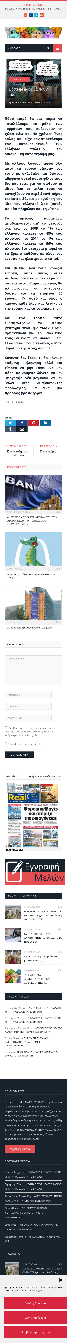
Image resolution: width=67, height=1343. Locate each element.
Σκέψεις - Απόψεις (19, 79)
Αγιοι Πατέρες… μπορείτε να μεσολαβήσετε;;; (40, 958)
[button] (61, 1280)
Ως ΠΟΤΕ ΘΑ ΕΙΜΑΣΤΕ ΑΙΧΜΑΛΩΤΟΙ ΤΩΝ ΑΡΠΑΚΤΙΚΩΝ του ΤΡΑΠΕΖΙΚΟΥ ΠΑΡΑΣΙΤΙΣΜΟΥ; (32, 521)
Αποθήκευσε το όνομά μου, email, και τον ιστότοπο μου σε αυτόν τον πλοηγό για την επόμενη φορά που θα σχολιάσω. (30, 731)
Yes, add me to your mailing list (24, 744)
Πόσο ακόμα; (48, 451)
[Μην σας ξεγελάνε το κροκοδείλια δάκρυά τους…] (33, 551)
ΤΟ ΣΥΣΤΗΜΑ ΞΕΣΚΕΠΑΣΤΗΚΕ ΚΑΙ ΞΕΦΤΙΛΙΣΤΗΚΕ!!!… (34, 8)
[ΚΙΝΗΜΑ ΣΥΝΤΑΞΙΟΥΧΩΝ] (33, 32)
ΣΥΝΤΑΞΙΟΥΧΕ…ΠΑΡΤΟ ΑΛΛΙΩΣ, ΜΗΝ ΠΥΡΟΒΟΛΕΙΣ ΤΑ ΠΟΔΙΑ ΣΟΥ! (43, 937)
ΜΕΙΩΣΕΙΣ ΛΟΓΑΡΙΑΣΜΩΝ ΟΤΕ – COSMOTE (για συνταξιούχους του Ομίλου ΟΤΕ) (43, 915)
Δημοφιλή (29, 895)
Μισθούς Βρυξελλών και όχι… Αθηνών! (29, 627)
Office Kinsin (19, 102)
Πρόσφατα (13, 895)
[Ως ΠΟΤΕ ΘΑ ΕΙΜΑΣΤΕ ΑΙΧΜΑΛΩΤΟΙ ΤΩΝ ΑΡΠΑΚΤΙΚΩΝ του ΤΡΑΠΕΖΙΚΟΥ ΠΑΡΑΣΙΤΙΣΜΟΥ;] (33, 494)
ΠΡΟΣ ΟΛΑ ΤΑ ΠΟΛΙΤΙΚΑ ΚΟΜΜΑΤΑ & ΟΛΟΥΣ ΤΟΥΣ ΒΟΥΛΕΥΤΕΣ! (31, 1053)
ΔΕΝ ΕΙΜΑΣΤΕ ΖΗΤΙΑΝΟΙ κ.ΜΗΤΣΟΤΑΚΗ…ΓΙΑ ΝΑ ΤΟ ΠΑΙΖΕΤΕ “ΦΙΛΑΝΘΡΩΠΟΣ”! (26, 1042)
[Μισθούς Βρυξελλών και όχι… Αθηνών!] (33, 605)
